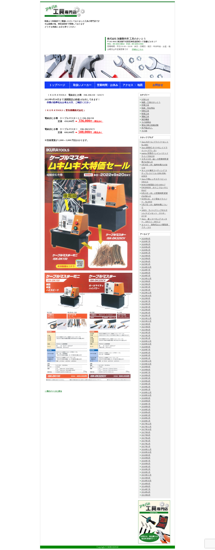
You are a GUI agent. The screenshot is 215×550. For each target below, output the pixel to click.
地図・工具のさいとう (150, 102)
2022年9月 (145, 298)
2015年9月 (145, 478)
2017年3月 (145, 441)
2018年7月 (145, 404)
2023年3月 (145, 290)
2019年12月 (146, 361)
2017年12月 (146, 424)
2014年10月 (146, 481)
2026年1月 (145, 253)
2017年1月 (145, 446)
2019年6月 (145, 375)
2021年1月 (145, 338)
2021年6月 (145, 330)
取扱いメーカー (82, 85)
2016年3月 (145, 466)
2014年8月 (145, 486)
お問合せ (158, 85)
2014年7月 (145, 489)
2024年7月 (145, 270)
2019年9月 (145, 367)
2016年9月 (145, 455)
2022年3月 (145, 313)
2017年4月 (145, 438)
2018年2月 (145, 418)
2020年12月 (146, 341)
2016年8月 (145, 458)
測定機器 (145, 119)
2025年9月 (145, 256)
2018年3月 (145, 415)
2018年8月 (145, 401)
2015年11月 (146, 475)
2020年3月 (145, 355)
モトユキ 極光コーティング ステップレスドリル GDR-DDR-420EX (154, 173)
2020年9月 (145, 347)
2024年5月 (145, 275)
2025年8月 (145, 258)
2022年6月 (145, 304)
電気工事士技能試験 (150, 125)
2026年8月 (145, 239)
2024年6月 (145, 273)
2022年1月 (145, 315)
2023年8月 (145, 281)
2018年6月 (145, 407)
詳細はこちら (137, 49)
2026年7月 (145, 241)
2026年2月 (145, 250)
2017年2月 (145, 444)
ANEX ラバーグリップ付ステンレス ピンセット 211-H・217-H (154, 213)
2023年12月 (146, 278)
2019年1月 (145, 389)
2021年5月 (145, 332)
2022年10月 (146, 296)
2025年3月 (145, 264)
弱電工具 (145, 114)
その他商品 (146, 122)
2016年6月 (145, 463)
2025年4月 (145, 261)
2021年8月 (145, 327)
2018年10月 (146, 395)
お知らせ (145, 99)
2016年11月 (146, 449)
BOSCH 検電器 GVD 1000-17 (153, 185)
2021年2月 (145, 335)
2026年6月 (145, 244)
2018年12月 (146, 392)
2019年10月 (146, 364)
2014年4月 (145, 492)
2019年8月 (145, 370)
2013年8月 (145, 495)
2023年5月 (145, 287)
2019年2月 (145, 387)
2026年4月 (145, 247)
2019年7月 (145, 372)
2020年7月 (145, 350)
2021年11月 (146, 321)
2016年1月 (145, 472)
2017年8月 (145, 435)
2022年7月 (145, 301)
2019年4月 (145, 381)
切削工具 (145, 111)
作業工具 (145, 105)
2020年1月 (145, 358)
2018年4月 (145, 412)
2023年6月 (145, 284)
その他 (144, 131)
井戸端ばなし (147, 128)
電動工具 (145, 116)
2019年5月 (145, 378)
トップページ (57, 85)
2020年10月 (146, 344)
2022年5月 (145, 307)
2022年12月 (146, 293)
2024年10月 (146, 267)
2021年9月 (145, 324)
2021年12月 (146, 318)
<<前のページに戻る (53, 391)
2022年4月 (145, 310)
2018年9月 (145, 398)
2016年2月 (145, 469)
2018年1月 (145, 421)
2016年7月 (145, 461)
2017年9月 (145, 432)
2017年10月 (146, 429)
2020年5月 (145, 352)
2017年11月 (146, 427)
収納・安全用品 (148, 108)
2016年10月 (146, 452)
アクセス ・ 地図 (133, 85)
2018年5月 (145, 409)
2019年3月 (145, 384)
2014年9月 (145, 484)
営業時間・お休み (107, 85)
